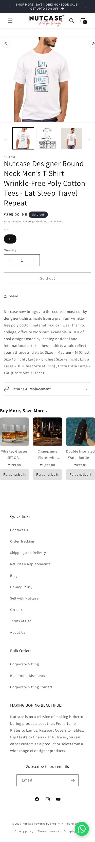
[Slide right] (89, 139)
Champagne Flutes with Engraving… (47, 457)
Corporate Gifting (24, 664)
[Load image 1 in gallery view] (23, 138)
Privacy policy (24, 831)
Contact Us (19, 530)
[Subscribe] (72, 780)
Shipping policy (74, 831)
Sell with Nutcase (24, 598)
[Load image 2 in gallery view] (47, 138)
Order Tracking (22, 541)
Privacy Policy (21, 587)
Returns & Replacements (30, 564)
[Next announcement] (85, 6)
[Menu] (10, 20)
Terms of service (48, 831)
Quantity (10, 250)
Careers (16, 609)
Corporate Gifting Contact (31, 687)
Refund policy (74, 823)
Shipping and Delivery (28, 552)
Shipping (28, 221)
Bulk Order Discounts (27, 675)
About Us (17, 632)
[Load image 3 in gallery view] (71, 138)
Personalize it (14, 474)
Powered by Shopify (47, 823)
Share (13, 296)
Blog (13, 575)
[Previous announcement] (9, 6)
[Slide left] (5, 139)
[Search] (71, 20)
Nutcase (28, 823)
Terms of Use (20, 621)
